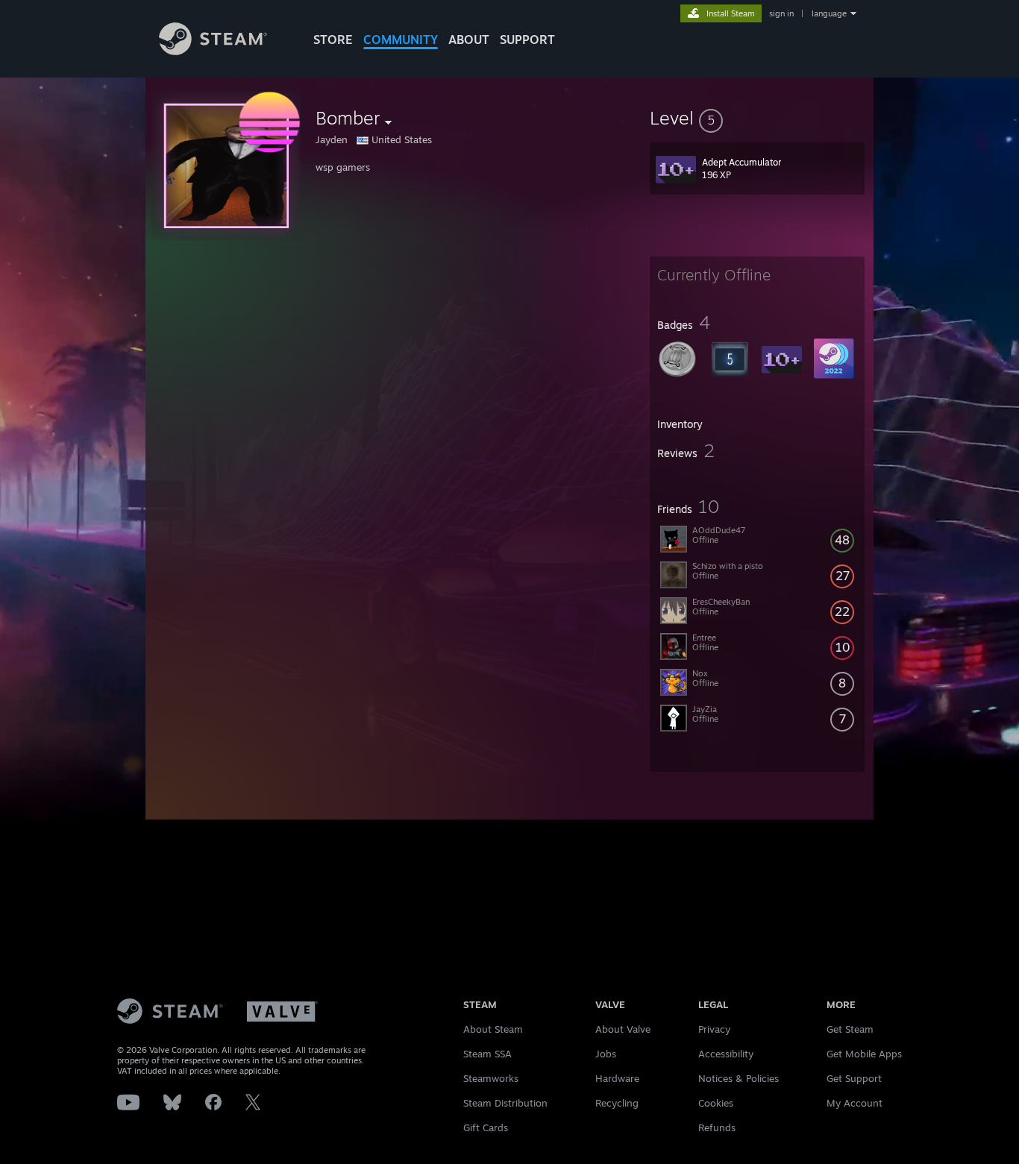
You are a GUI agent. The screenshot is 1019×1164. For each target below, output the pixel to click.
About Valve (622, 1029)
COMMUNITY (400, 39)
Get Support (854, 1078)
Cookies (715, 1103)
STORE (333, 39)
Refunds (717, 1127)
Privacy (714, 1029)
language (829, 13)
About (468, 39)
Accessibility (725, 1054)
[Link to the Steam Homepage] (213, 51)
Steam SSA (487, 1054)
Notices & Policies (738, 1078)
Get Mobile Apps (864, 1054)
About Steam (493, 1029)
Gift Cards (485, 1127)
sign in (781, 13)
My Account (854, 1103)
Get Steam (850, 1029)
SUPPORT (527, 39)
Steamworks (490, 1078)
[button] (757, 118)
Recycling (617, 1103)
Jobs (605, 1054)
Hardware (617, 1078)
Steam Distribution (505, 1103)
